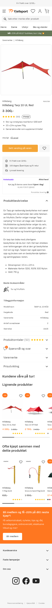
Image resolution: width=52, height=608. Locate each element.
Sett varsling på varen (20, 148)
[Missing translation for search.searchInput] (5, 19)
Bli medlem (12, 536)
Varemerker (7, 40)
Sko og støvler (40, 27)
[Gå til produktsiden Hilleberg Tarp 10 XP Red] (35, 409)
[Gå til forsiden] (18, 11)
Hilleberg (19, 40)
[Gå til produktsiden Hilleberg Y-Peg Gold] (12, 475)
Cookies (42, 603)
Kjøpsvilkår (31, 603)
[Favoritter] (33, 11)
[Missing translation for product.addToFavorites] (44, 148)
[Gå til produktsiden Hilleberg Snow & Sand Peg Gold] (35, 475)
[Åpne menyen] (4, 11)
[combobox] (26, 19)
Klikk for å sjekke (26, 187)
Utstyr (25, 27)
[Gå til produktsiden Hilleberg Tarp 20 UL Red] (12, 409)
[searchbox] (29, 19)
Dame (14, 27)
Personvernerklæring (15, 603)
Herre (3, 27)
